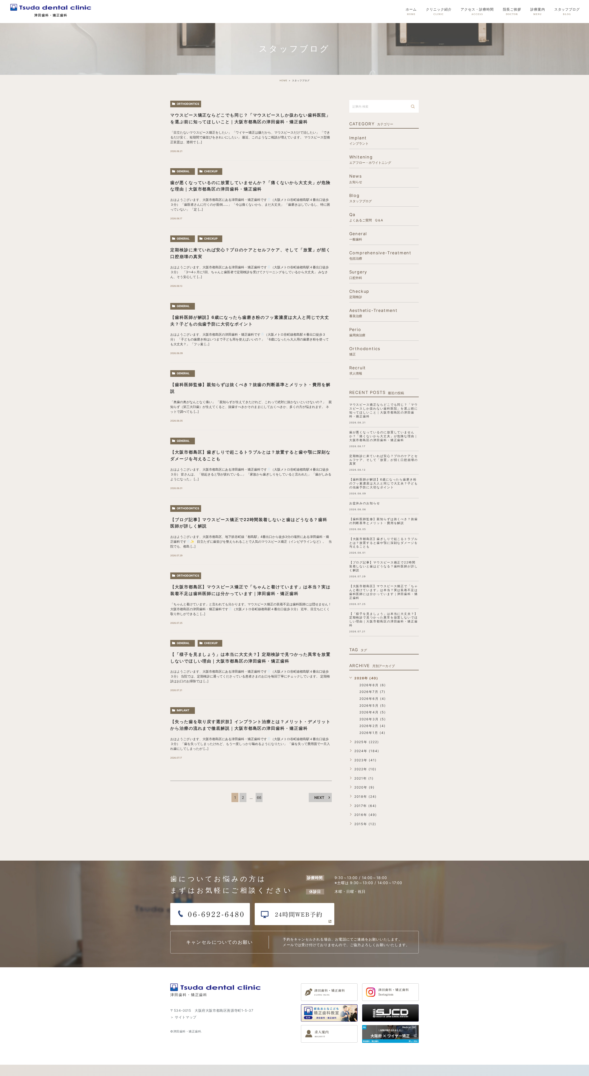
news (355, 178)
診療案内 (537, 12)
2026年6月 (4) (372, 699)
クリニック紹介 (438, 12)
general (183, 171)
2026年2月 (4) (372, 726)
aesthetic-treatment (373, 313)
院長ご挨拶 (512, 12)
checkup (211, 171)
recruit (357, 370)
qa (366, 217)
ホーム (411, 12)
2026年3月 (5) (372, 719)
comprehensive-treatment (380, 255)
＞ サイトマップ (183, 1017)
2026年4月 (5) (372, 712)
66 (259, 797)
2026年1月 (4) (372, 733)
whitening (370, 159)
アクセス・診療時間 (477, 12)
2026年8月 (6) (372, 685)
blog (360, 198)
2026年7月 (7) (372, 692)
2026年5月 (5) (372, 705)
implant (183, 710)
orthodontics (188, 104)
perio (357, 332)
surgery (358, 274)
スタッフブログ (567, 12)
